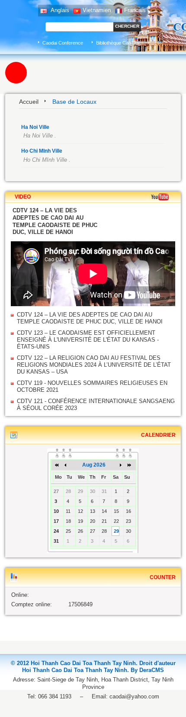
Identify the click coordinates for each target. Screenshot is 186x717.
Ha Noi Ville (35, 127)
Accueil (28, 101)
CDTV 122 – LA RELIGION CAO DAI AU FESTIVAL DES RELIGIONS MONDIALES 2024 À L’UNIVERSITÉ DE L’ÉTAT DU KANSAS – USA (94, 365)
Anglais (59, 10)
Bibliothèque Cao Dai (117, 42)
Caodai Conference (62, 42)
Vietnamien (97, 10)
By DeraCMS (147, 670)
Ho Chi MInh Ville (41, 151)
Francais (135, 10)
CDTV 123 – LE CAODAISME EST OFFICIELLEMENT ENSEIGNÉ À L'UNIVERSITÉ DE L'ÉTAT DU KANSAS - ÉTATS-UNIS (88, 340)
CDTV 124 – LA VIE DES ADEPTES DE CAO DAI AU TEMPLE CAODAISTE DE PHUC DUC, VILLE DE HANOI (90, 318)
